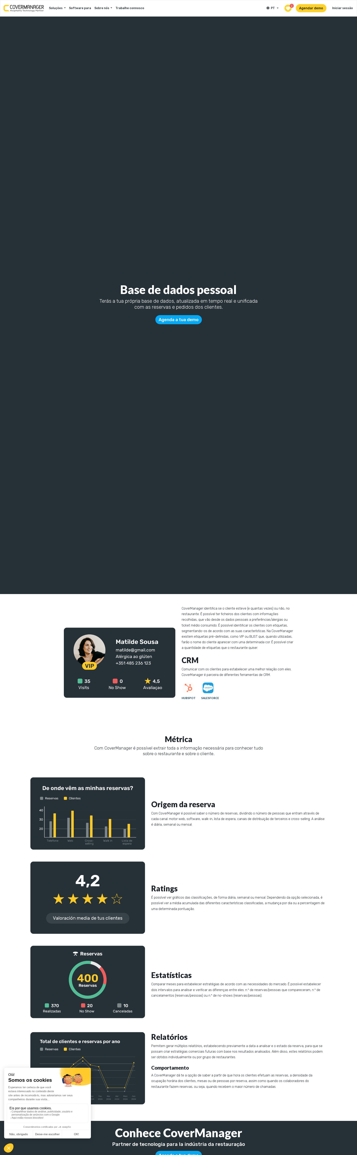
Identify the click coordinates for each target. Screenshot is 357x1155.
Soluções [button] (56, 8)
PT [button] (273, 8)
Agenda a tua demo (179, 319)
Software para (80, 8)
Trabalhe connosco (129, 8)
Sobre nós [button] (102, 8)
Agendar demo (311, 8)
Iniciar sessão (342, 8)
